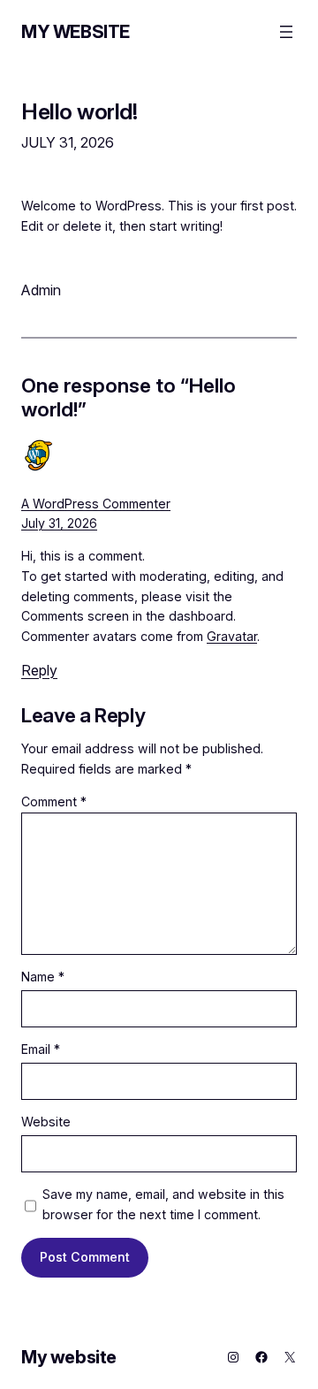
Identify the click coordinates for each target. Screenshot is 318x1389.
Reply (39, 670)
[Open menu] (286, 31)
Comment (54, 801)
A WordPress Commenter (95, 503)
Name (42, 976)
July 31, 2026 (59, 522)
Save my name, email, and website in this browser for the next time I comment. (163, 1204)
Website (46, 1121)
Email (40, 1049)
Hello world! (79, 112)
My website (75, 31)
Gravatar (232, 636)
